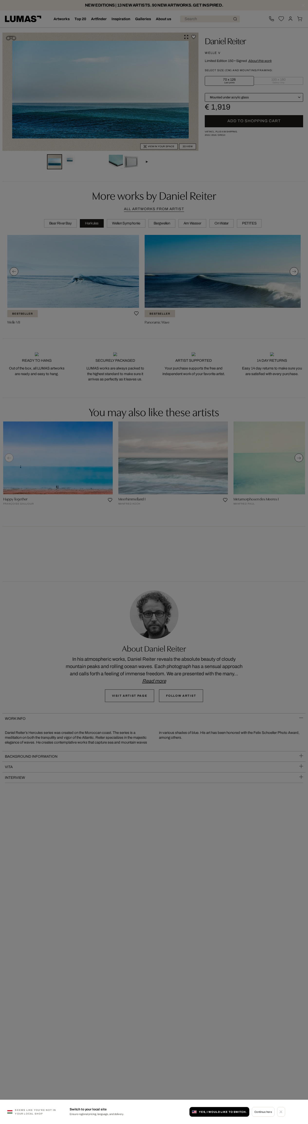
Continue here (263, 1111)
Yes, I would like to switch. (223, 1111)
